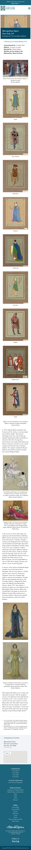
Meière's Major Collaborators (15, 792)
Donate (15, 811)
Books (15, 817)
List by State (15, 773)
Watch (15, 794)
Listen (15, 798)
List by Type (15, 774)
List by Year (15, 776)
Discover (15, 800)
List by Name (15, 771)
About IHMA (15, 807)
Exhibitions (15, 813)
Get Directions (7, 747)
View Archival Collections (15, 782)
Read (15, 796)
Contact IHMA (15, 809)
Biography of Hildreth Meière (15, 790)
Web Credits (15, 821)
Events (15, 815)
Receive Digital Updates (15, 819)
